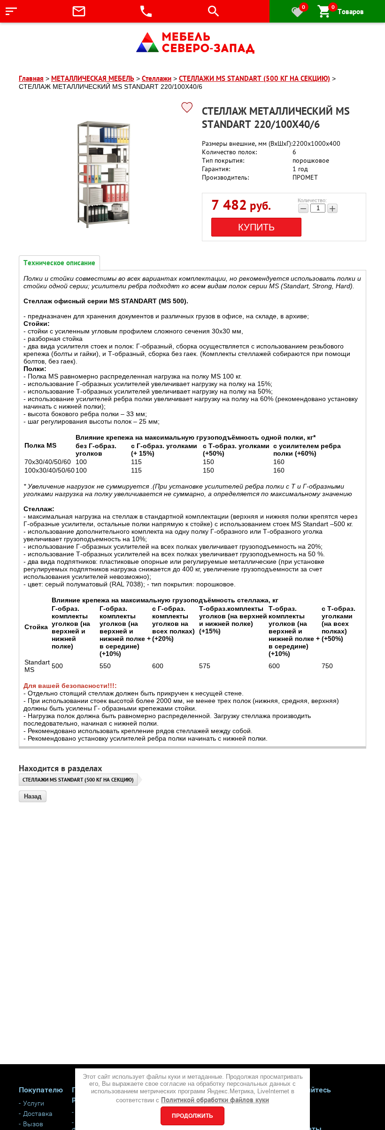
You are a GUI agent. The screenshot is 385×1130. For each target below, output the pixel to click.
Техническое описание (59, 262)
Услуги (33, 1103)
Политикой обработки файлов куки (215, 1099)
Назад (32, 796)
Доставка (38, 1113)
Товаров (347, 11)
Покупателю (41, 1089)
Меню (34, 11)
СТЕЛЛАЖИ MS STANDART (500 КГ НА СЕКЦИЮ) (78, 779)
